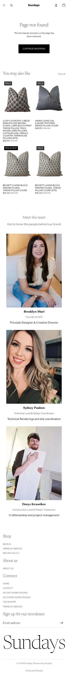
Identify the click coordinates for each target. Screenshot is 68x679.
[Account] (56, 5)
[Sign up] (61, 623)
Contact (8, 588)
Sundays (28, 663)
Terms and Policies (34, 670)
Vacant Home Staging (15, 592)
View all (61, 74)
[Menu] (4, 5)
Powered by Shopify (42, 663)
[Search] (11, 5)
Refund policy (11, 553)
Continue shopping (34, 48)
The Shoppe (9, 602)
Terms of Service (12, 548)
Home (6, 583)
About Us (8, 568)
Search (7, 544)
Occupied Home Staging (17, 597)
